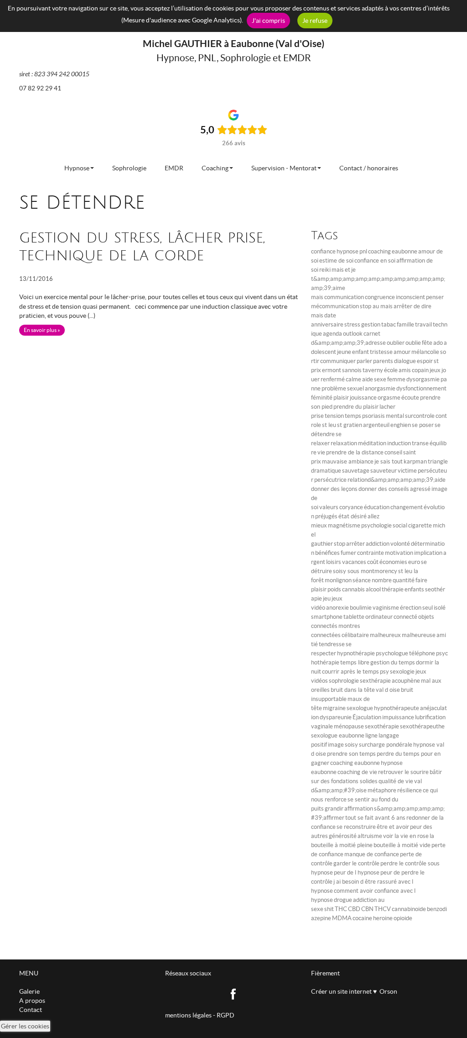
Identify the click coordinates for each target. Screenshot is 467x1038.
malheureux (385, 635)
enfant (360, 351)
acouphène (406, 680)
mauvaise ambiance (348, 461)
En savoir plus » (42, 330)
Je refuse (314, 20)
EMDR (174, 168)
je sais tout (388, 461)
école (391, 370)
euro (414, 562)
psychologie (376, 525)
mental (395, 415)
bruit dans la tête (353, 689)
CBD (354, 909)
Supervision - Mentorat (284, 168)
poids (334, 589)
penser (435, 297)
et (347, 269)
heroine (383, 918)
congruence (380, 297)
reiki (325, 269)
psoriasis (373, 415)
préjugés (326, 516)
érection (410, 607)
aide (367, 379)
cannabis (353, 589)
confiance (323, 251)
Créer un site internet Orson (354, 991)
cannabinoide (409, 909)
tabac (388, 324)
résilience (409, 790)
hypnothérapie (356, 653)
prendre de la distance (355, 452)
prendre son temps (351, 753)
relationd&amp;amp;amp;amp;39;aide (397, 479)
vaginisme (386, 607)
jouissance (363, 397)
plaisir (341, 397)
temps (353, 415)
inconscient (410, 297)
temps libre (354, 662)
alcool (373, 589)
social (400, 525)
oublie (413, 342)
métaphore (382, 790)
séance (362, 580)
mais (338, 269)
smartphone (326, 616)
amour (402, 351)
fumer (348, 552)
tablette (353, 616)
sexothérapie (382, 726)
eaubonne (404, 251)
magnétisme (344, 525)
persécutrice (330, 479)
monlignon (338, 580)
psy (384, 671)
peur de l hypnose (356, 872)
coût (373, 562)
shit (329, 909)
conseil (393, 452)
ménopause (349, 726)
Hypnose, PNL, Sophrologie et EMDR (233, 58)
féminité (321, 397)
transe (420, 443)
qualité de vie (396, 781)
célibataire (355, 635)
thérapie (393, 589)
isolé (440, 607)
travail (423, 324)
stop (339, 543)
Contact (30, 1009)
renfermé (333, 379)
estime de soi (336, 260)
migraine (334, 708)
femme (396, 379)
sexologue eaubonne (337, 735)
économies (393, 562)
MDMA (342, 918)
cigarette (420, 525)
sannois (352, 370)
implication (428, 552)
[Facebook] (234, 993)
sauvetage (355, 470)
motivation (399, 552)
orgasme (389, 397)
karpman (415, 461)
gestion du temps (392, 662)
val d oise (388, 689)
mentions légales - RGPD (199, 1015)
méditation (372, 443)
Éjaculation (367, 717)
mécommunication (335, 306)
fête (427, 342)
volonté (400, 543)
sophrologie (344, 680)
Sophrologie (129, 168)
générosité (343, 836)
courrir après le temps (350, 671)
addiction (377, 543)
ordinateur (379, 616)
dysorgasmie (423, 379)
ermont (331, 370)
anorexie (337, 607)
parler (364, 361)
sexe (380, 379)
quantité (404, 580)
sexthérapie (375, 680)
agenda (332, 333)
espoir (425, 361)
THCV (382, 909)
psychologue (392, 653)
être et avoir (393, 826)
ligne (371, 735)
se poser (423, 425)
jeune (344, 351)
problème (334, 388)
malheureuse (419, 635)
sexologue (360, 708)
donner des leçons (334, 488)
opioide (403, 918)
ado (438, 342)
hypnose (347, 251)
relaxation (344, 443)
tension (334, 415)
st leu (329, 425)
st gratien (349, 425)
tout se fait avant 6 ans (375, 817)
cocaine (362, 918)
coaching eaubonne (355, 762)
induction (399, 443)
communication (344, 297)
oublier (396, 342)
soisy (351, 744)
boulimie (361, 607)
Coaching (215, 168)
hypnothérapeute (396, 708)
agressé (420, 488)
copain (420, 370)
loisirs (333, 562)
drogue (343, 899)
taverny (373, 370)
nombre (382, 580)
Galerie (29, 991)
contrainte (370, 552)
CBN (367, 909)
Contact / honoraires (368, 168)
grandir (334, 808)
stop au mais (376, 306)
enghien (400, 425)
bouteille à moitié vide (402, 845)
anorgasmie (380, 388)
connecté (405, 616)
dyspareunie (336, 717)
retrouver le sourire (403, 772)
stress (352, 324)
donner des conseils (383, 488)
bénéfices (327, 552)
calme (353, 379)
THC (341, 909)
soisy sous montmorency (365, 571)
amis (405, 370)
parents (383, 361)
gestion (370, 324)
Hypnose (76, 168)
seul (427, 607)
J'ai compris (268, 20)
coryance (351, 507)
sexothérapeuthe (422, 726)
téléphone (422, 653)
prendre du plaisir (356, 406)
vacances (354, 562)
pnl (363, 251)
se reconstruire (356, 826)
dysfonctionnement (421, 388)
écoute (410, 397)
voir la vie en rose (406, 836)
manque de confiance (371, 854)
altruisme (370, 836)
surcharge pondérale (385, 744)
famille (405, 324)
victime (407, 470)
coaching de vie (357, 772)
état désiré (352, 516)
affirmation (358, 808)
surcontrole (420, 415)
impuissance (398, 717)
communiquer (338, 361)
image (336, 744)
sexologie (402, 671)
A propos (32, 1000)
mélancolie (425, 351)
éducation (376, 507)
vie (321, 452)
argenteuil (376, 425)
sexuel (355, 388)
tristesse (381, 351)
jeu (327, 598)
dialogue (405, 361)
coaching (379, 251)
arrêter (355, 543)
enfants (414, 589)
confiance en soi (374, 260)
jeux (435, 370)
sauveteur (383, 470)
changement (406, 507)
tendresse (332, 644)
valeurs (328, 507)
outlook (353, 333)
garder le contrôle (356, 863)
